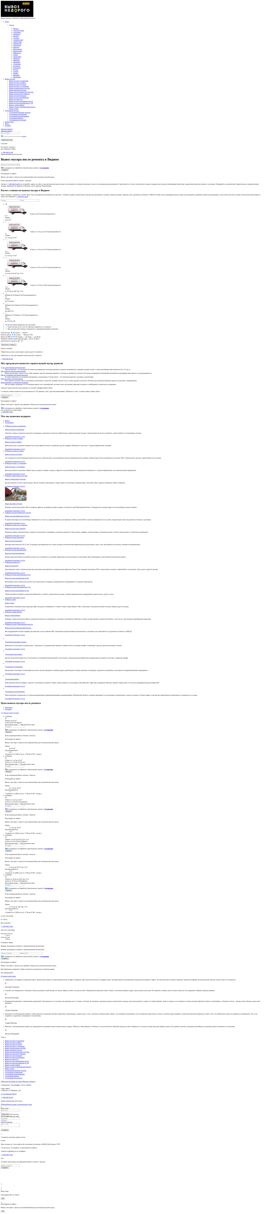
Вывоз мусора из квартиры (18, 81)
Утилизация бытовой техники (19, 112)
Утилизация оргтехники (17, 120)
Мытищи (16, 60)
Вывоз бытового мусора (17, 90)
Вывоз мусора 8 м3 (16, 99)
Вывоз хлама (13, 109)
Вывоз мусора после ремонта (19, 94)
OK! (3, 1198)
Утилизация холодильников (19, 116)
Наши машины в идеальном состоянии (14, 382)
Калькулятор (9, 122)
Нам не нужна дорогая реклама (12, 379)
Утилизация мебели (16, 118)
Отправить (5, 958)
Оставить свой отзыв (8, 976)
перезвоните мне (7, 140)
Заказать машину (7, 129)
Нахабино (16, 62)
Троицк (16, 71)
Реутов (15, 70)
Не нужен (16, 333)
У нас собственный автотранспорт (13, 367)
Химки (15, 73)
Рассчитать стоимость (9, 345)
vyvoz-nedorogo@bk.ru (9, 1094)
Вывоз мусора (10, 79)
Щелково (16, 75)
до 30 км (37, 337)
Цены (7, 124)
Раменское (17, 68)
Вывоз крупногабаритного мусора (21, 92)
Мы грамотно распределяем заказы (13, 371)
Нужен (25, 333)
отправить (5, 170)
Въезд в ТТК (28, 335)
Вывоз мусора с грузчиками (19, 86)
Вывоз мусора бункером (17, 96)
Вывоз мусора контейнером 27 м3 (21, 103)
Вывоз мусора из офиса (17, 83)
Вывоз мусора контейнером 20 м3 (21, 101)
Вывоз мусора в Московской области (22, 107)
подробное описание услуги (15, 436)
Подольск (16, 66)
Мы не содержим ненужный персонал (14, 375)
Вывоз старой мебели (16, 105)
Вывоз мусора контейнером (19, 97)
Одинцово (17, 64)
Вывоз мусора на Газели (17, 84)
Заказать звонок (6, 131)
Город (7, 22)
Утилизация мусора (12, 111)
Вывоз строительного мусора (19, 88)
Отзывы (8, 125)
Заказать (8, 732)
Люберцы (16, 58)
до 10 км (28, 337)
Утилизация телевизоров (18, 114)
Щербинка (17, 77)
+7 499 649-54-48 (7, 152)
